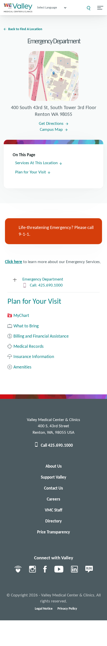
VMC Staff (53, 510)
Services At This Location (36, 163)
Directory (53, 521)
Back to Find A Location (25, 29)
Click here (13, 262)
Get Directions (51, 124)
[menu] (100, 7)
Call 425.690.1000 (57, 445)
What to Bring (26, 326)
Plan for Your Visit (30, 172)
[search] (88, 8)
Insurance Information (33, 357)
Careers (53, 499)
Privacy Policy (67, 609)
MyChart (21, 316)
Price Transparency (53, 532)
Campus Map (51, 130)
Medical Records (28, 347)
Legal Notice (44, 609)
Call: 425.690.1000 (46, 285)
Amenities (22, 367)
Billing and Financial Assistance (41, 336)
